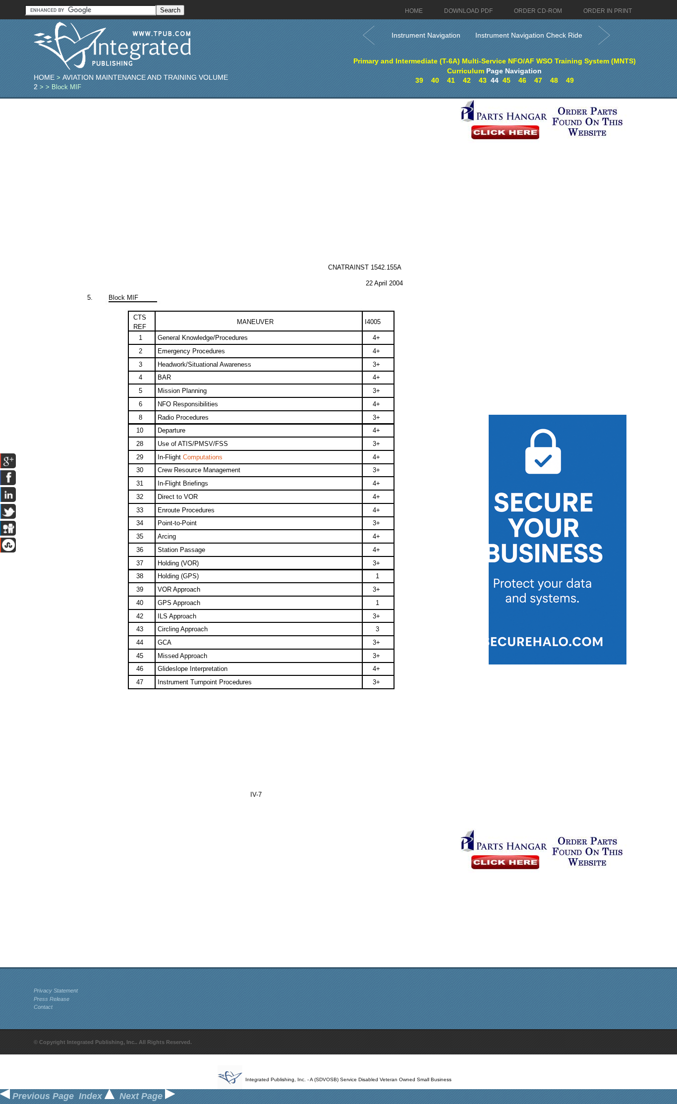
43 (483, 80)
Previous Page (42, 1096)
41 (451, 80)
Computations (203, 457)
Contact (43, 1007)
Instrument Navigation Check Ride (528, 35)
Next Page (142, 1096)
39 (419, 80)
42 (467, 80)
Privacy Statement (56, 991)
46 (522, 80)
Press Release (51, 999)
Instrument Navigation (426, 35)
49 (570, 80)
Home (44, 77)
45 (506, 80)
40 (435, 80)
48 (554, 80)
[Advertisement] (244, 168)
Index (92, 1096)
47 (538, 80)
